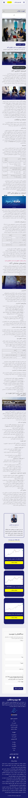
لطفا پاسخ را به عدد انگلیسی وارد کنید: (15, 679)
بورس (23, 44)
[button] (3, 11)
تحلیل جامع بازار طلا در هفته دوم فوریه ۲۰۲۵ (14, 614)
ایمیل (21, 663)
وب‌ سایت (21, 669)
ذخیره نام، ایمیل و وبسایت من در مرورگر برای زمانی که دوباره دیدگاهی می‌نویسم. (14, 677)
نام (22, 657)
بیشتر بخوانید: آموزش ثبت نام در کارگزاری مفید (15, 260)
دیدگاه (21, 640)
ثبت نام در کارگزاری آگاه (19, 67)
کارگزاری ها (18, 44)
